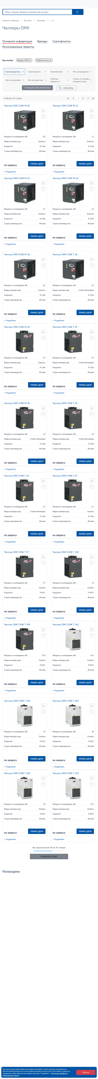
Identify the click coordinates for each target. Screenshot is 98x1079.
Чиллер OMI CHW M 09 (17, 105)
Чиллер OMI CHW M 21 (17, 178)
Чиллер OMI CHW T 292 (17, 773)
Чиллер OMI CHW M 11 (65, 105)
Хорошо (86, 1072)
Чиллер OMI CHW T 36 (65, 254)
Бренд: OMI (22, 60)
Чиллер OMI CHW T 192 (17, 700)
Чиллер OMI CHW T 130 (66, 552)
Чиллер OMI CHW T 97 (16, 552)
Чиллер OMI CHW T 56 (16, 475)
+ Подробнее (10, 171)
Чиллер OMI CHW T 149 (17, 624)
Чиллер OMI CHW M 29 (17, 327)
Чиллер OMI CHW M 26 (65, 178)
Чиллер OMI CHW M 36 (17, 254)
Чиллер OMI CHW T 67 (65, 475)
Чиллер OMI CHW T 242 (66, 700)
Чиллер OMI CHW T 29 (65, 327)
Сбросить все (42, 60)
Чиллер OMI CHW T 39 (65, 403)
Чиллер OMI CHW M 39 (17, 403)
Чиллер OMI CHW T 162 (66, 624)
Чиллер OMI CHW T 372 (66, 773)
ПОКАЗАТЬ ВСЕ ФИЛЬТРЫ (37, 87)
